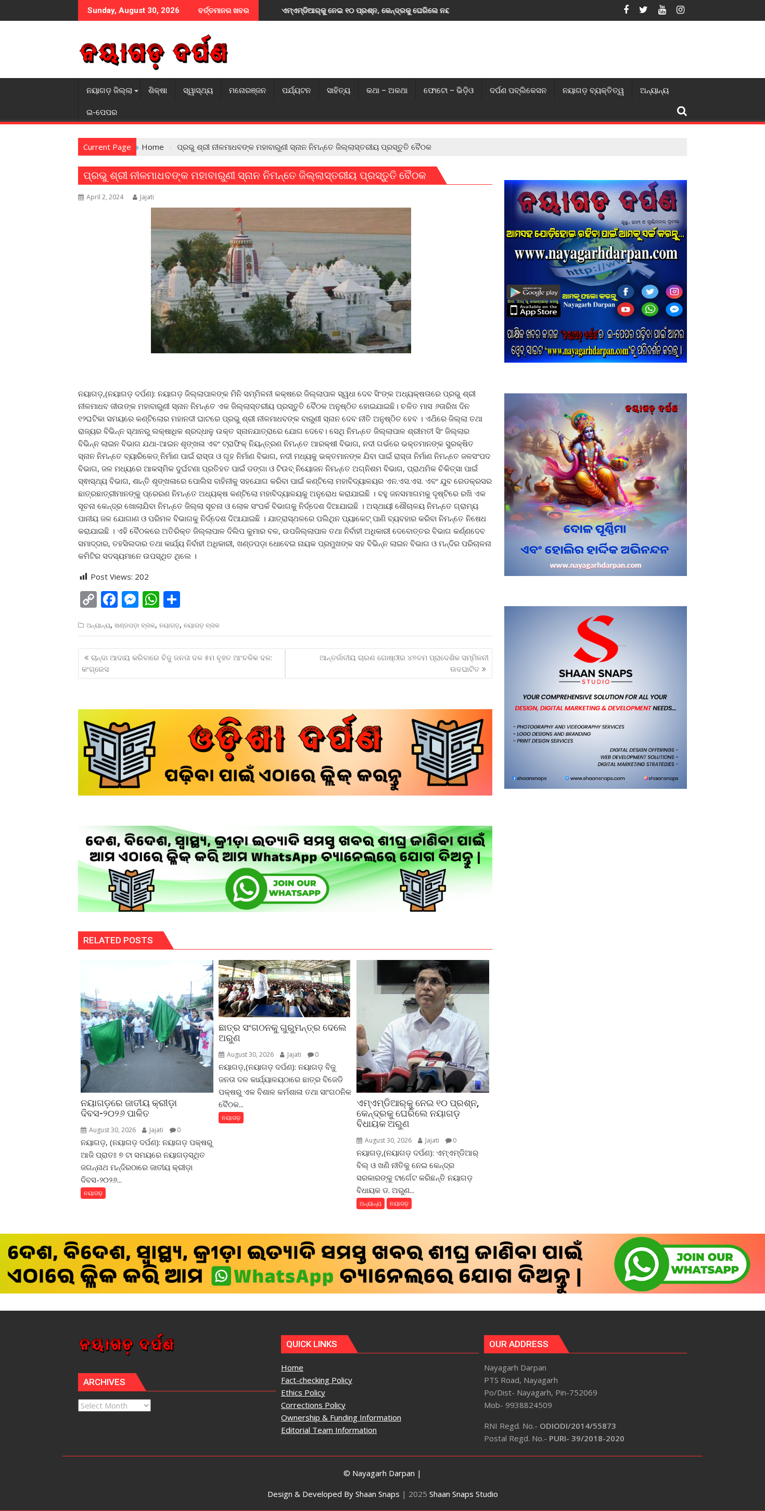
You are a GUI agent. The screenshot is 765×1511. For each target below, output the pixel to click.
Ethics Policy (303, 1392)
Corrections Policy (313, 1405)
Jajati (147, 197)
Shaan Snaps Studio (463, 1494)
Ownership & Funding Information (341, 1417)
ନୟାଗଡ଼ (169, 625)
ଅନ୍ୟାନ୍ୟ (98, 625)
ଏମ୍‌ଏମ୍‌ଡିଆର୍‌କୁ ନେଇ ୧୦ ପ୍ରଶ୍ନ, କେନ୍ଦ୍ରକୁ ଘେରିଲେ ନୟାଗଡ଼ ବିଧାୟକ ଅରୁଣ (309, 10)
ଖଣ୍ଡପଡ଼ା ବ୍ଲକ (134, 625)
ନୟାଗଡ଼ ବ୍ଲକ (202, 625)
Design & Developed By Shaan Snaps (333, 1494)
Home (292, 1367)
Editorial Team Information (329, 1430)
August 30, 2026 (111, 1129)
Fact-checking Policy (316, 1380)
